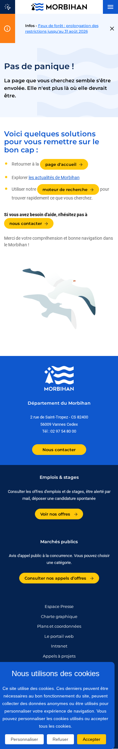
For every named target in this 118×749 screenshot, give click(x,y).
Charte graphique (59, 616)
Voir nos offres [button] (55, 514)
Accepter (91, 739)
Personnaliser (24, 739)
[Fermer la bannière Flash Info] (112, 28)
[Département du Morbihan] (59, 7)
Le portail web (59, 636)
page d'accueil (60, 164)
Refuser (60, 739)
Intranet (59, 645)
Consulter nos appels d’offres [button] (56, 578)
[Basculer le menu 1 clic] (7, 7)
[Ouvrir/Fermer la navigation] (110, 7)
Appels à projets (59, 656)
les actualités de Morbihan (54, 177)
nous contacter (25, 223)
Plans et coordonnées (59, 626)
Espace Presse (59, 606)
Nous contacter (59, 449)
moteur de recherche (64, 189)
